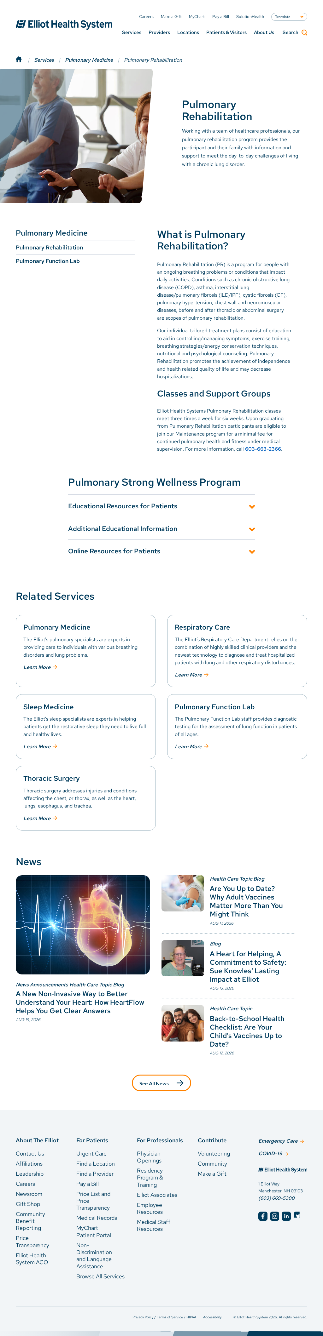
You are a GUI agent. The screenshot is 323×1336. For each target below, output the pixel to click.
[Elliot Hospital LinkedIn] (286, 1216)
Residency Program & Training (150, 1177)
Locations (188, 32)
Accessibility (212, 1317)
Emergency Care (277, 1141)
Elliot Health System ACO (32, 1259)
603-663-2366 (263, 449)
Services (131, 32)
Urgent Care (91, 1153)
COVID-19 (270, 1153)
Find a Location (95, 1163)
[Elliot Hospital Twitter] (298, 1216)
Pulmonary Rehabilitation (49, 247)
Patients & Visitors (226, 32)
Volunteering (214, 1153)
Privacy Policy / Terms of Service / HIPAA (164, 1317)
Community (212, 1163)
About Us (264, 32)
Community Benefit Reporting (30, 1221)
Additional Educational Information (122, 528)
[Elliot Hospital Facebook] (262, 1216)
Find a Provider (95, 1173)
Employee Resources (150, 1208)
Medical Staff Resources (153, 1225)
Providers (159, 32)
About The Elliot (37, 1140)
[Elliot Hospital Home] (282, 1171)
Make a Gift (212, 1173)
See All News (154, 1083)
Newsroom (29, 1193)
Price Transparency (32, 1241)
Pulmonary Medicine (89, 60)
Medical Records (96, 1217)
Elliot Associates (157, 1194)
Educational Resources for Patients (122, 505)
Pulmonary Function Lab (48, 261)
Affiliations (29, 1163)
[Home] (25, 60)
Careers (25, 1183)
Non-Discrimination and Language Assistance (94, 1256)
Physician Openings (149, 1157)
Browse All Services (100, 1276)
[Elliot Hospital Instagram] (274, 1216)
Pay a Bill (87, 1183)
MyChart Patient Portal (93, 1231)
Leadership (30, 1173)
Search (290, 33)
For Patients (92, 1140)
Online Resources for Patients (114, 550)
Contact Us (30, 1153)
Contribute (212, 1140)
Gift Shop (28, 1204)
